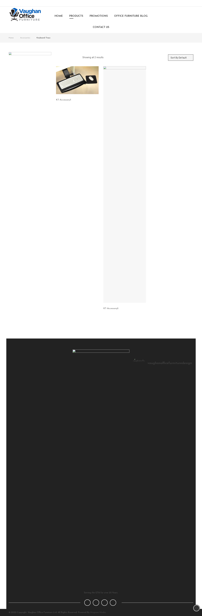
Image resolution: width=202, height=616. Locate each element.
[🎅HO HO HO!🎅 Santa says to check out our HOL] (182, 378)
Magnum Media (98, 612)
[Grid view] (59, 57)
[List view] (65, 57)
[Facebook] (174, 3)
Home (11, 38)
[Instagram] (184, 3)
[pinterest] (104, 602)
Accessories (25, 38)
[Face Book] (87, 602)
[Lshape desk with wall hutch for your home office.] (162, 378)
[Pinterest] (189, 3)
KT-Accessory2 (110, 308)
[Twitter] (179, 3)
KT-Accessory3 (63, 100)
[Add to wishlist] (97, 100)
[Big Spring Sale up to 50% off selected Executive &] (142, 378)
